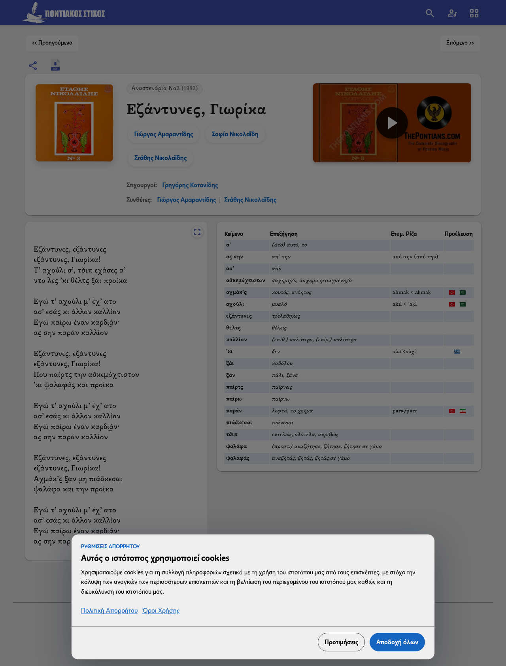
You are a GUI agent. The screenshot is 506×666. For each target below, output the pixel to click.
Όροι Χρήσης (160, 611)
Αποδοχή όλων (397, 642)
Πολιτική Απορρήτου (109, 611)
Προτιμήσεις (341, 642)
